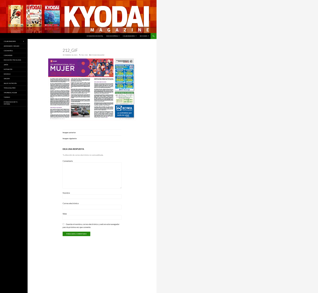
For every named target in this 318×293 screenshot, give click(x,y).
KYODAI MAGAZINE (97, 55)
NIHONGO (7, 74)
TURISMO (7, 97)
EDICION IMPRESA (112, 36)
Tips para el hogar (10, 92)
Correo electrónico (71, 203)
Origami (7, 78)
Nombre (66, 193)
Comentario (68, 161)
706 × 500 (84, 55)
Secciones (143, 36)
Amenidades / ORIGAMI (11, 46)
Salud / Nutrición (10, 83)
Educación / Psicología (12, 60)
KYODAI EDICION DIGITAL (95, 36)
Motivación (8, 69)
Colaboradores (129, 36)
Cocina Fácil (8, 50)
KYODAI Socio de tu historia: (11, 103)
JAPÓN (6, 64)
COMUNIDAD (8, 55)
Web (65, 214)
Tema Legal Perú (10, 88)
